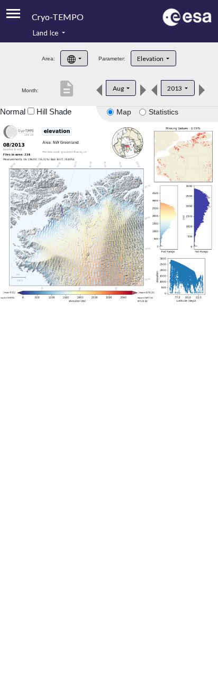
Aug (119, 88)
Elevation (151, 59)
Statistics (163, 112)
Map (123, 112)
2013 (175, 88)
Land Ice (46, 33)
